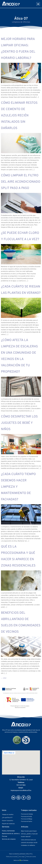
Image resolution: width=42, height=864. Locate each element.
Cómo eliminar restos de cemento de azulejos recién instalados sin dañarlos (19, 115)
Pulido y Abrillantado (8, 831)
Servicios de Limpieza (8, 839)
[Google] (18, 798)
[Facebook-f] (23, 798)
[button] (38, 4)
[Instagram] (29, 798)
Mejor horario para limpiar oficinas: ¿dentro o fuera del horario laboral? (29, 833)
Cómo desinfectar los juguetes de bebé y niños (19, 423)
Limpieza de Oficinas (21, 22)
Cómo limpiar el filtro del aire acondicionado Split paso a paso (20, 182)
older (4, 678)
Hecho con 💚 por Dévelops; (21, 860)
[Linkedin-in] (13, 798)
